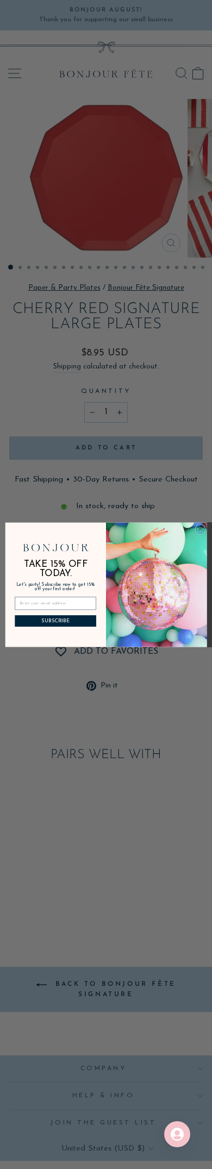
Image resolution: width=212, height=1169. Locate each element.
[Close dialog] (200, 529)
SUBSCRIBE (55, 620)
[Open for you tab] (177, 1134)
